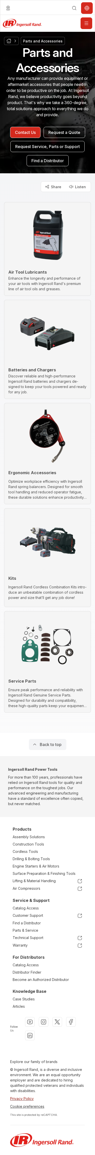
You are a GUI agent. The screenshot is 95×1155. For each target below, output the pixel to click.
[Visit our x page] (57, 1022)
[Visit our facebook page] (71, 1022)
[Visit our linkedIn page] (30, 1035)
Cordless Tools (25, 851)
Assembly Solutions (29, 837)
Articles (19, 1006)
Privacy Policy (22, 1098)
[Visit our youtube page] (30, 1022)
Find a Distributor (27, 923)
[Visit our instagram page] (43, 1022)
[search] (74, 8)
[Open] (86, 23)
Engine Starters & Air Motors (36, 866)
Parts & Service (25, 930)
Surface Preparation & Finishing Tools (44, 873)
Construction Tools (28, 844)
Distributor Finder (27, 972)
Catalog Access (26, 908)
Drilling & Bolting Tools (31, 859)
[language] (8, 8)
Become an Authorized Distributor (41, 979)
